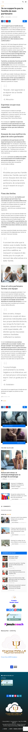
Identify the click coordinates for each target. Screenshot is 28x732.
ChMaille (4, 479)
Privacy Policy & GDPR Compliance (9, 657)
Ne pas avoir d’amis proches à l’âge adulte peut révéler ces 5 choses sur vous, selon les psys (17, 579)
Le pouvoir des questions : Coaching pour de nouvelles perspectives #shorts (17, 565)
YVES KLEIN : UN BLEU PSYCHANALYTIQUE (13, 557)
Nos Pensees (15, 488)
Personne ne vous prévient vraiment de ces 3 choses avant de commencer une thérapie (17, 587)
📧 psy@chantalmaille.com (7, 675)
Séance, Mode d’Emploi (19, 729)
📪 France (3, 678)
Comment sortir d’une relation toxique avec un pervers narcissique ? (19, 519)
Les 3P (4, 400)
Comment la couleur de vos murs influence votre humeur (18, 541)
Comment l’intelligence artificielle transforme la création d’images (17, 485)
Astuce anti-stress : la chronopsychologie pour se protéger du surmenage (10, 475)
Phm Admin (8, 17)
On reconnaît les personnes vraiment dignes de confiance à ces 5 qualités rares (17, 572)
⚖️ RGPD (10, 729)
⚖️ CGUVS (4, 729)
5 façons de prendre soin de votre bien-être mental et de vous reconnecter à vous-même (18, 530)
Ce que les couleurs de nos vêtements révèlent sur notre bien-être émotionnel (19, 495)
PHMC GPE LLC (21, 725)
